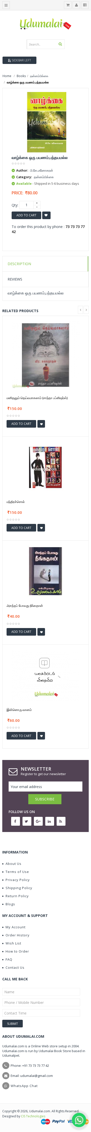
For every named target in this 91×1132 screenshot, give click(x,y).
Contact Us (15, 967)
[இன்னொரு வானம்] (45, 675)
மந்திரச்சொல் (16, 501)
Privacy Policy (18, 879)
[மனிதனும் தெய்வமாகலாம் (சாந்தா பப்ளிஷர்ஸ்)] (45, 354)
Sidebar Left (21, 60)
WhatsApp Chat (24, 1085)
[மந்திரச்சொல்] (45, 467)
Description (19, 263)
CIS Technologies (33, 1116)
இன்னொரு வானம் (19, 709)
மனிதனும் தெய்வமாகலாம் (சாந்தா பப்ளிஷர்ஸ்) (37, 398)
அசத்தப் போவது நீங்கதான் (25, 605)
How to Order (17, 951)
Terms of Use (17, 871)
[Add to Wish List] (41, 424)
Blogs (10, 904)
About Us (13, 863)
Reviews (15, 279)
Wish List (13, 943)
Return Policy (17, 896)
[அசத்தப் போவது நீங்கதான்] (45, 571)
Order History (18, 935)
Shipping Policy (19, 888)
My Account (16, 927)
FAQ (9, 959)
